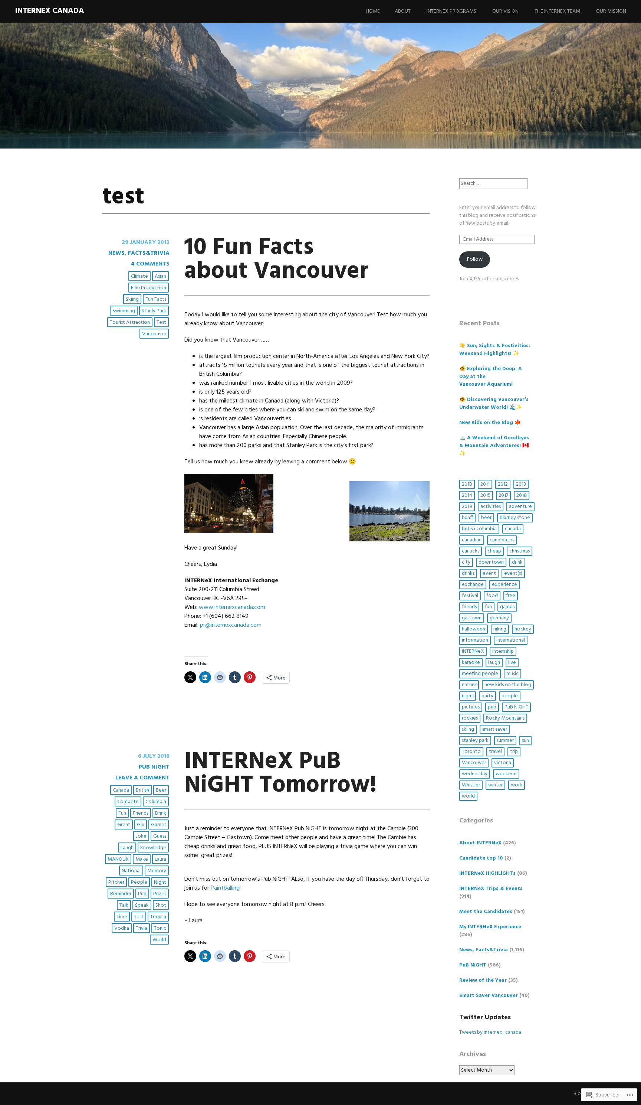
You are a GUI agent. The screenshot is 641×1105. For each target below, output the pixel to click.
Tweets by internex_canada (490, 1032)
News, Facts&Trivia (139, 253)
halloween (473, 629)
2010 (467, 484)
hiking (499, 629)
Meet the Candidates (485, 911)
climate (139, 276)
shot (160, 905)
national (131, 871)
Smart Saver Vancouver (488, 995)
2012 (503, 484)
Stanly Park (154, 311)
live (512, 662)
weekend (506, 774)
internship (503, 651)
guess (159, 836)
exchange (473, 584)
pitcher (116, 882)
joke (141, 836)
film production (148, 288)
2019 (467, 506)
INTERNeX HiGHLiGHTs (487, 873)
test (161, 322)
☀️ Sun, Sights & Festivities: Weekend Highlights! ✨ (494, 350)
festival (470, 595)
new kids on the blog (507, 685)
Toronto (471, 751)
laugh (127, 848)
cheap (494, 551)
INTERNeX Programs (451, 11)
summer (505, 740)
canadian (471, 540)
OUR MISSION (611, 11)
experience (504, 584)
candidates (502, 540)
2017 (503, 495)
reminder (120, 894)
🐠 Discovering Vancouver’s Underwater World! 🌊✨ (494, 403)
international (510, 640)
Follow (475, 259)
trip (514, 751)
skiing (132, 299)
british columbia (479, 529)
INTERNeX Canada (49, 10)
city (466, 562)
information (475, 640)
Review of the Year (483, 980)
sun (525, 740)
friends (140, 813)
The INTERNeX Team (557, 11)
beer (161, 790)
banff (467, 518)
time (121, 917)
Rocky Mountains (505, 718)
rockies (470, 718)
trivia (141, 928)
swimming (123, 311)
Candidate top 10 (481, 858)
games (158, 825)
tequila (158, 917)
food (492, 595)
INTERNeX (473, 651)
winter (495, 785)
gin (140, 825)
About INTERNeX (480, 843)
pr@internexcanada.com (231, 625)
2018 (521, 495)
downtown (491, 562)
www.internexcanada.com (232, 607)
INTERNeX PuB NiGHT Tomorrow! (280, 774)
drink (160, 813)
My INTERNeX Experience (490, 927)
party (487, 696)
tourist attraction (130, 322)
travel (495, 751)
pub (142, 894)
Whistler (471, 785)
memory (156, 871)
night (160, 882)
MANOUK (118, 859)
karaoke (471, 662)
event (489, 573)
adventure (520, 506)
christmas (519, 551)
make (141, 859)
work (516, 785)
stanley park (475, 740)
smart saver (494, 729)
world (159, 940)
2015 (485, 495)
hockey (523, 629)
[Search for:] (493, 183)
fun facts (155, 299)
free (510, 595)
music (512, 673)
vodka (121, 928)
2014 (467, 495)
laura (160, 859)
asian (160, 276)
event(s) (513, 573)
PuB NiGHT (154, 767)
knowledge (153, 848)
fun (122, 813)
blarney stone (515, 518)
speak (142, 905)
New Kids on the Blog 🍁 (490, 422)
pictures (471, 707)
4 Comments (150, 264)
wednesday (474, 774)
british (142, 790)
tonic (160, 928)
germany (499, 618)
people (139, 882)
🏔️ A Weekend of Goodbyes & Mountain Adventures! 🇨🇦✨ (494, 446)
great (123, 825)
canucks (470, 551)
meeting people (480, 673)
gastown (471, 618)
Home (373, 11)
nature (469, 685)
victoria (502, 763)
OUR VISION (505, 11)
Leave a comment (142, 778)
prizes (159, 894)
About (403, 11)
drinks (468, 573)
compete (128, 802)
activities (490, 506)
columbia (155, 802)
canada (121, 790)
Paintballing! (226, 888)
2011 (485, 484)
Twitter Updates (485, 1017)
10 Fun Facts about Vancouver (276, 260)
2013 (521, 484)
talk (123, 905)
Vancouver (154, 334)
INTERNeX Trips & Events (491, 888)
